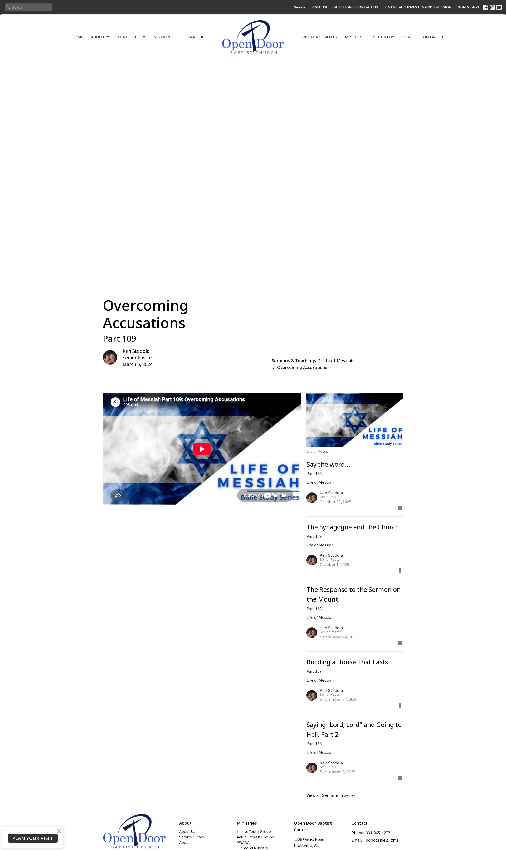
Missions (355, 37)
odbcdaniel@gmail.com (384, 840)
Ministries (129, 37)
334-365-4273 (468, 7)
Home (77, 37)
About (98, 37)
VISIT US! (319, 7)
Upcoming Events (318, 37)
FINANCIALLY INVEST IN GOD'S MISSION (418, 7)
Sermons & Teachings (294, 361)
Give (407, 37)
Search (299, 7)
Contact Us (433, 37)
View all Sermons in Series (331, 795)
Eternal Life (193, 37)
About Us (187, 831)
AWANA (243, 842)
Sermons (163, 37)
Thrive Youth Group (254, 831)
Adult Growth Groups (255, 836)
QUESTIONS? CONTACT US (355, 7)
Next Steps (384, 37)
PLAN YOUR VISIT (32, 838)
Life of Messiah (337, 361)
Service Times (191, 836)
